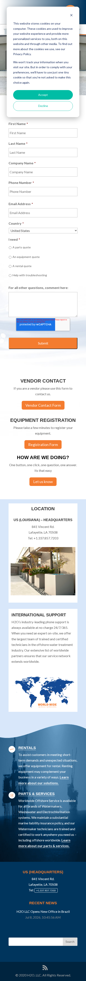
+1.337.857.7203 (46, 890)
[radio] (43, 248)
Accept (43, 95)
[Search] (70, 942)
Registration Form (43, 444)
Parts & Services (36, 794)
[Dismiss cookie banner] (71, 15)
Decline (43, 106)
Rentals (27, 748)
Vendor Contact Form (43, 405)
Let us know (43, 481)
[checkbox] (43, 263)
